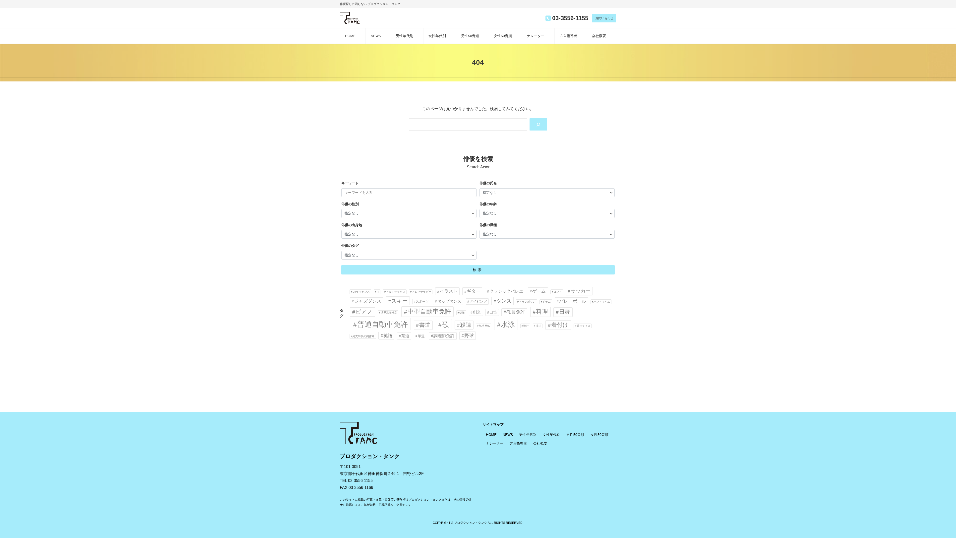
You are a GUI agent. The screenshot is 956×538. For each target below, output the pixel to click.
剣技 (462, 312)
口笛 (493, 312)
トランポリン (527, 301)
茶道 (405, 336)
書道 (424, 325)
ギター (473, 291)
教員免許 (515, 312)
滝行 (526, 325)
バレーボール (572, 301)
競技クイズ (583, 325)
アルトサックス (395, 291)
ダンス (503, 301)
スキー (399, 301)
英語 (387, 335)
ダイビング (478, 301)
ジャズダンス (367, 301)
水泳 (508, 324)
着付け (560, 325)
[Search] (538, 124)
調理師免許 (444, 336)
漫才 (538, 325)
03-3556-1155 (360, 480)
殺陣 (465, 325)
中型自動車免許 (429, 311)
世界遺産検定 (389, 312)
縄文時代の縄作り (363, 336)
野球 (469, 335)
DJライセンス (361, 291)
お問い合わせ (604, 18)
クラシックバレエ (506, 291)
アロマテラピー (421, 291)
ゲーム (539, 291)
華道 (421, 336)
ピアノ (364, 312)
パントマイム (602, 301)
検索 (478, 270)
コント (557, 291)
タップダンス (449, 301)
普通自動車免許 (382, 324)
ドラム (546, 301)
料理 (542, 311)
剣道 (477, 312)
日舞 (564, 312)
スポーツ (422, 301)
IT (378, 291)
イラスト (449, 291)
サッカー (581, 291)
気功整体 (484, 325)
